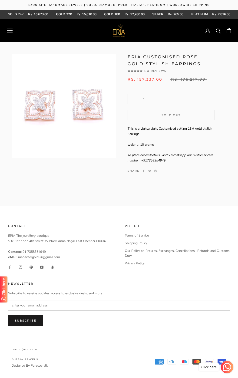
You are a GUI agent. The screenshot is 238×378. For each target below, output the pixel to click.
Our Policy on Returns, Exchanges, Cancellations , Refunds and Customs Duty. (177, 253)
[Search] (218, 30)
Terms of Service (137, 235)
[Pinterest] (155, 171)
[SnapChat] (52, 267)
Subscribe (25, 320)
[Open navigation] (10, 31)
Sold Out (171, 115)
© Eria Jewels (25, 359)
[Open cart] (229, 30)
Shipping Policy (136, 243)
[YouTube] (41, 267)
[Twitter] (149, 171)
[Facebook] (143, 171)
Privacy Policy (135, 263)
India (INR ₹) (22, 349)
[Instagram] (20, 267)
